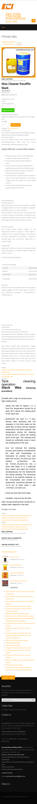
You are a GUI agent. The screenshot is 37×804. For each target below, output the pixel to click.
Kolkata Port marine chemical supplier (17, 613)
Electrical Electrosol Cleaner (18, 581)
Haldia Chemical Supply (13, 643)
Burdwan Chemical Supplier (14, 665)
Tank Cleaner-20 (13, 128)
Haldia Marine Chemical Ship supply (17, 640)
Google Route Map (7, 773)
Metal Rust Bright (15, 565)
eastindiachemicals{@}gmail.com (15, 776)
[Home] (9, 6)
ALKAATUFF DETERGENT (17, 573)
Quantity (4, 121)
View (8, 44)
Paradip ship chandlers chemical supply (18, 606)
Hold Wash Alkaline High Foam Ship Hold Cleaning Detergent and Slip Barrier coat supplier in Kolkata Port (18, 635)
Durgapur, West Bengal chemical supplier (18, 648)
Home (3, 27)
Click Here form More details (16, 754)
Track (19, 44)
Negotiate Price (8, 110)
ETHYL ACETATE (14, 557)
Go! (33, 700)
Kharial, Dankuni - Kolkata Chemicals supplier (20, 616)
